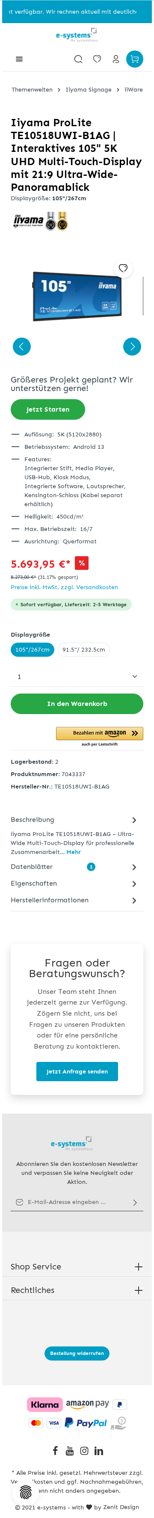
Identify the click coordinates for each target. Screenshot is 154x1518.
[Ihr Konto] (115, 59)
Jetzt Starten (48, 409)
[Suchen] (78, 59)
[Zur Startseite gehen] (77, 35)
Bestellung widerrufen (77, 1353)
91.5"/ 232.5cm (83, 649)
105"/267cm (32, 649)
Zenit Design (121, 1507)
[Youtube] (70, 1453)
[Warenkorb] (134, 59)
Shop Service (36, 1266)
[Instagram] (85, 1453)
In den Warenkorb (77, 704)
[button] (99, 737)
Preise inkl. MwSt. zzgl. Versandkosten (64, 587)
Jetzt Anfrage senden (77, 1071)
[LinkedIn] (99, 1453)
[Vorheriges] (22, 347)
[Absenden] (135, 1202)
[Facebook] (56, 1453)
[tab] (75, 835)
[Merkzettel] (97, 59)
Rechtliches (32, 1290)
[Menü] (19, 59)
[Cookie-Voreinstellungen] (25, 1492)
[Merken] (123, 268)
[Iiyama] (77, 221)
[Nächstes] (132, 347)
